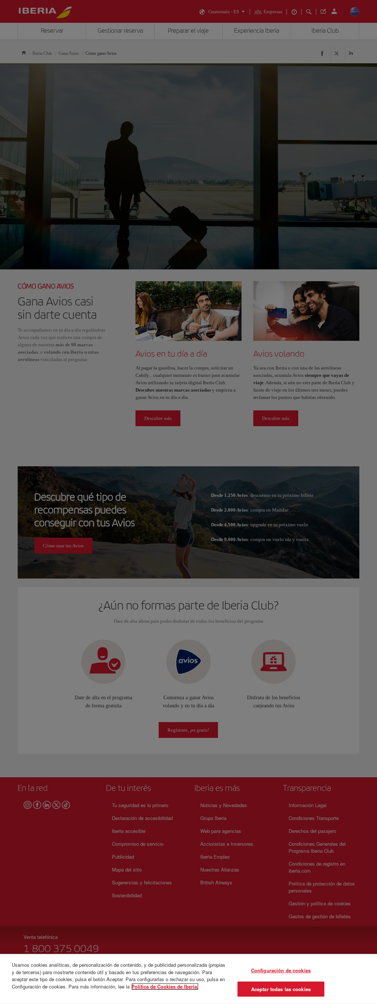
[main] (188, 979)
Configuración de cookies (281, 970)
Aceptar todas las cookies (281, 988)
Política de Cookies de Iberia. (164, 986)
